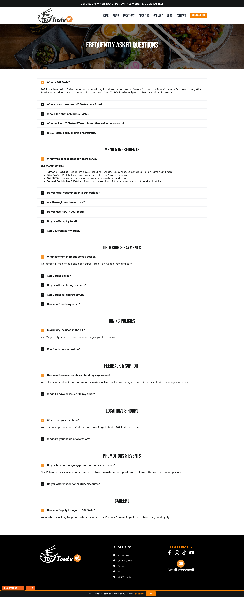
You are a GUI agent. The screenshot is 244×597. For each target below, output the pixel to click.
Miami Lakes (125, 555)
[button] (122, 82)
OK (151, 594)
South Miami (124, 576)
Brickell (122, 566)
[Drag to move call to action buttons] (32, 588)
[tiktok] (184, 552)
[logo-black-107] (55, 9)
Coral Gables (125, 560)
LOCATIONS (11, 588)
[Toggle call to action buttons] (28, 588)
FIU (120, 571)
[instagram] (177, 552)
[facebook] (169, 552)
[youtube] (191, 552)
